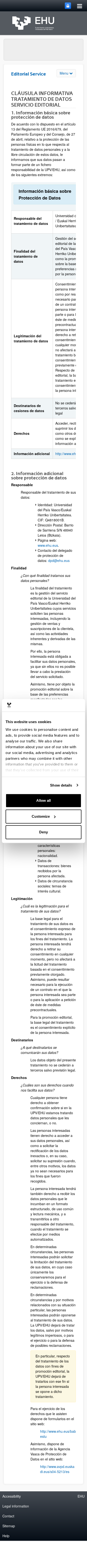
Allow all (43, 800)
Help (5, 1535)
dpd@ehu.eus (59, 560)
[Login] (68, 6)
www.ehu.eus (48, 545)
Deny (43, 832)
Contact (8, 1516)
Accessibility (11, 1496)
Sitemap (8, 1525)
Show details (61, 785)
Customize (41, 816)
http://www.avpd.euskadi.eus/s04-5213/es (57, 1469)
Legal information (15, 1506)
